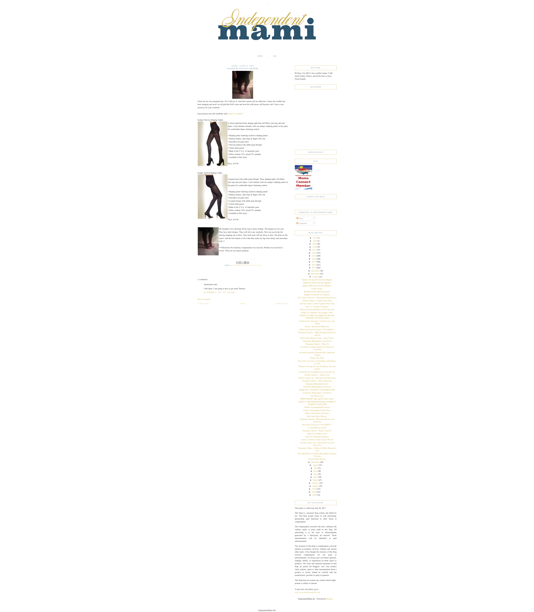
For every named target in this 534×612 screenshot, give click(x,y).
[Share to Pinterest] (248, 262)
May (315, 474)
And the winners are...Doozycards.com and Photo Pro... (317, 443)
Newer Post (281, 304)
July (315, 468)
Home (260, 56)
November (315, 273)
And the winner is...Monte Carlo (317, 374)
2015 (314, 255)
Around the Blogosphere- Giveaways (317, 392)
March (315, 480)
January (315, 486)
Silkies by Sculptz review (317, 433)
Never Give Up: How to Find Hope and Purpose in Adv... (317, 362)
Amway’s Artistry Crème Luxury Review (317, 439)
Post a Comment (203, 299)
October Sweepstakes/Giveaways (317, 407)
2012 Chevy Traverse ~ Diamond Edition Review (317, 297)
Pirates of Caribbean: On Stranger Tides (317, 312)
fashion (236, 265)
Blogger (330, 598)
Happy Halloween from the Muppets (317, 285)
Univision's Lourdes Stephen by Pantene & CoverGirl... (317, 348)
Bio (275, 56)
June (315, 471)
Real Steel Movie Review (317, 416)
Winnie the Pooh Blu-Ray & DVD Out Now (317, 309)
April (315, 477)
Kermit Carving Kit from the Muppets (317, 279)
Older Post (203, 304)
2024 (315, 237)
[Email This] (237, 262)
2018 (314, 246)
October (315, 276)
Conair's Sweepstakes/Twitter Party (317, 410)
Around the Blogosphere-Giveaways (317, 386)
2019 (314, 243)
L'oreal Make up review (317, 427)
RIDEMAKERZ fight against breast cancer (317, 398)
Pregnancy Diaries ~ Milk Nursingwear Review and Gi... (317, 333)
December (315, 270)
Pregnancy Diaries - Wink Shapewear (317, 380)
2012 (314, 264)
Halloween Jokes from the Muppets (317, 282)
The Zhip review (317, 395)
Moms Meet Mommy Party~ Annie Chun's (317, 338)
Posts (300, 218)
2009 (314, 492)
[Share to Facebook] (245, 262)
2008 (314, 494)
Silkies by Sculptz (235, 113)
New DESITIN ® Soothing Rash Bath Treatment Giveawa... (317, 454)
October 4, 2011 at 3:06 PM (219, 292)
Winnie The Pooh (317, 358)
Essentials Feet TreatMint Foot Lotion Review (317, 372)
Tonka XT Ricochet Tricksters (317, 436)
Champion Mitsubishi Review (317, 383)
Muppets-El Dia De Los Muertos (317, 294)
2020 (315, 241)
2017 (314, 249)
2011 (314, 267)
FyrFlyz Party (317, 288)
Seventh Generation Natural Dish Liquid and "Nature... (317, 353)
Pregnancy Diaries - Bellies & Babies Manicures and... (317, 449)
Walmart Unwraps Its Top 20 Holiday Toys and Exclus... (317, 367)
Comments (302, 223)
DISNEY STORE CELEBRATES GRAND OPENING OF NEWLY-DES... (317, 316)
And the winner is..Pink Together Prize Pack (317, 303)
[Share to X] (242, 262)
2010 (314, 489)
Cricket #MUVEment (317, 459)
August (315, 465)
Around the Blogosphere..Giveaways (317, 341)
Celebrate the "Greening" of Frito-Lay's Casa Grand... (317, 322)
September (315, 462)
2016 (314, 252)
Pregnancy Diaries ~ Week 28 (317, 344)
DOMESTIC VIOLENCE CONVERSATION (317, 389)
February (315, 483)
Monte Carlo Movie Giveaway (317, 413)
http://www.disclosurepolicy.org (307, 592)
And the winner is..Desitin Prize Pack (317, 300)
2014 (314, 258)
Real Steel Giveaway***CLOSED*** (317, 424)
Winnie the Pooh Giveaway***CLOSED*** (317, 329)
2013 (314, 261)
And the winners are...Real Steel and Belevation (317, 378)
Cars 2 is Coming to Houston (317, 306)
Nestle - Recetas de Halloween (317, 326)
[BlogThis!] (240, 262)
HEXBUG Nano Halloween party (317, 291)
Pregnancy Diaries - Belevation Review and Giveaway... (317, 420)
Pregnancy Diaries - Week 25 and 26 (317, 430)
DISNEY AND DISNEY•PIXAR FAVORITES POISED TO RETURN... (317, 403)
